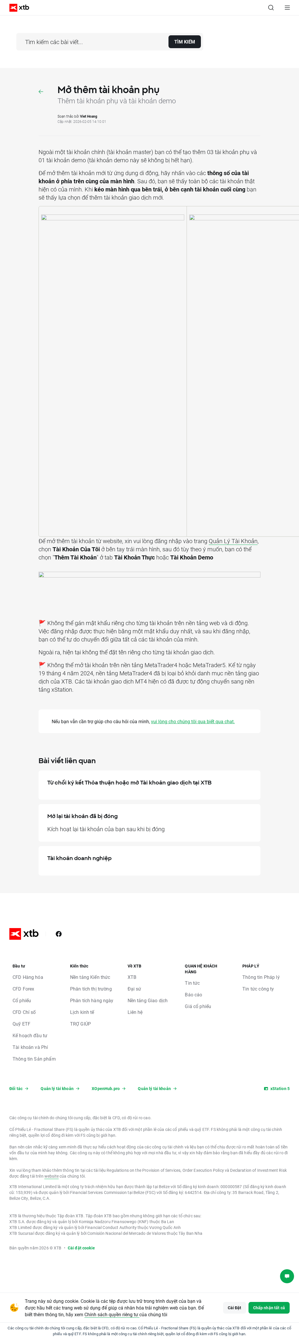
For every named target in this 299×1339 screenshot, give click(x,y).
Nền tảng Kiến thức (90, 977)
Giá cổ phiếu (198, 1006)
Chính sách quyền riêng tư (111, 1314)
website (51, 1176)
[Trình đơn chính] (287, 8)
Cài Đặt (234, 1307)
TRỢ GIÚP (80, 1024)
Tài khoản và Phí (30, 1047)
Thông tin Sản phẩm (34, 1059)
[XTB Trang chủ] (17, 7)
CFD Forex (23, 989)
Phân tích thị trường (91, 989)
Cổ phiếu (22, 1000)
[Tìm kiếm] (271, 8)
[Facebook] (59, 934)
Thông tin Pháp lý (261, 977)
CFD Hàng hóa (28, 977)
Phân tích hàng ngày (92, 1000)
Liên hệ (135, 1012)
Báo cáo (193, 994)
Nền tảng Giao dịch (148, 1000)
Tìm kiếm (184, 42)
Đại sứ (134, 989)
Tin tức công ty (258, 989)
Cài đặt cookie (81, 1248)
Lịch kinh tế (82, 1012)
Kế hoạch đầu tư (30, 1035)
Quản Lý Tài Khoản (233, 541)
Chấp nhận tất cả (269, 1307)
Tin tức (192, 983)
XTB (132, 977)
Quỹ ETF (21, 1024)
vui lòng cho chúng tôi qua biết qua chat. (193, 721)
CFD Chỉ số (24, 1012)
